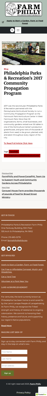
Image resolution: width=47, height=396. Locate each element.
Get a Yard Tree (8, 276)
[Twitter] (14, 249)
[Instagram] (3, 249)
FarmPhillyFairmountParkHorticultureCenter (22, 156)
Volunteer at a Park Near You (14, 281)
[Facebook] (19, 249)
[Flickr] (9, 249)
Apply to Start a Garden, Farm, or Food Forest (22, 264)
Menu (18, 30)
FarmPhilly (14, 151)
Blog (6, 69)
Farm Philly (35, 384)
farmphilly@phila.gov (17, 240)
